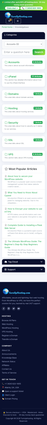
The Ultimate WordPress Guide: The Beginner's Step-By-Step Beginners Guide (23, 248)
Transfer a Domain (10, 339)
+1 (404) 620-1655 (13, 384)
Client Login (10, 395)
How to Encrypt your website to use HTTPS (23, 214)
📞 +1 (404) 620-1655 (31, 8)
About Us (6, 350)
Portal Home (7, 27)
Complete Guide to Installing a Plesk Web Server (23, 230)
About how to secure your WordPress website (23, 181)
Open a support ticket (14, 391)
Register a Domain (10, 335)
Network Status (8, 361)
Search (39, 52)
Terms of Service (9, 373)
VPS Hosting (7, 332)
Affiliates (5, 365)
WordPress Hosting (10, 328)
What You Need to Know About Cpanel (23, 197)
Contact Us (7, 369)
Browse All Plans (9, 320)
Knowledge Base (9, 358)
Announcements (9, 354)
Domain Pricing (11, 399)
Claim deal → (12, 8)
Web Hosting (7, 324)
